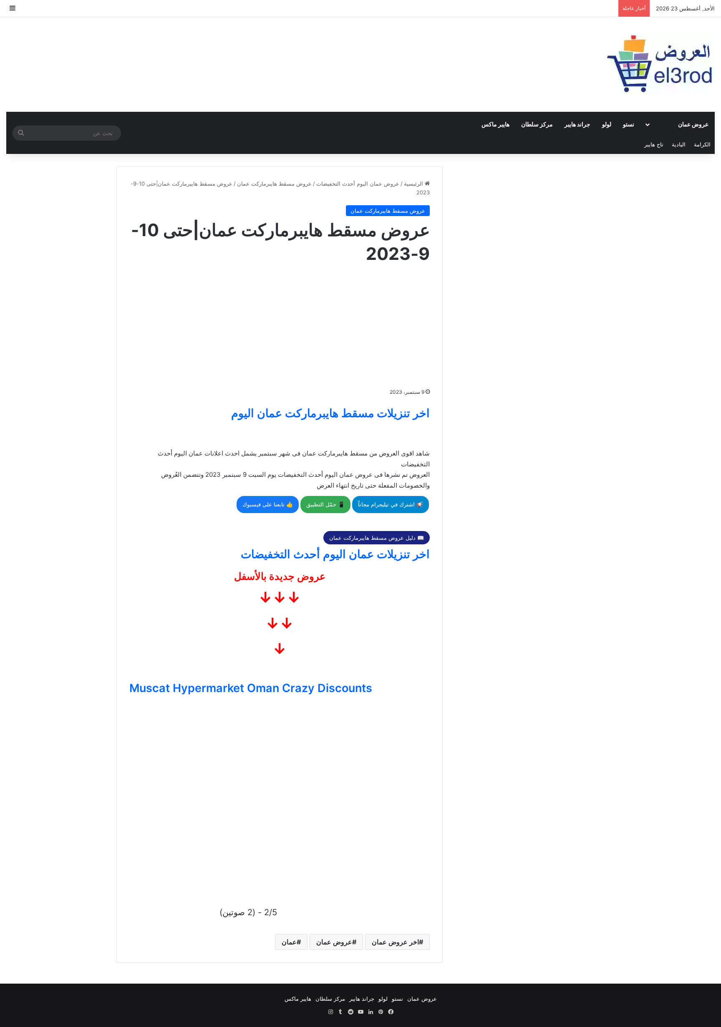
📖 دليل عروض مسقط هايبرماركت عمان (376, 537)
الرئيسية (414, 183)
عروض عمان (693, 124)
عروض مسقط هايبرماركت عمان (274, 183)
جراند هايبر (577, 124)
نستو (628, 124)
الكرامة (702, 144)
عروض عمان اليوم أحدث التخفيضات (357, 183)
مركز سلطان (537, 124)
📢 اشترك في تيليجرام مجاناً (390, 504)
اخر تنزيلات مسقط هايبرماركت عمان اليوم (330, 413)
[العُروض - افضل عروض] (658, 64)
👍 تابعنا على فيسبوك (267, 504)
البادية (679, 144)
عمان (289, 942)
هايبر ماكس (495, 124)
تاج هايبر (653, 144)
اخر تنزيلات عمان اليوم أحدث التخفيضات (335, 554)
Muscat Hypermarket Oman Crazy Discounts (250, 688)
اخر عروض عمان (395, 942)
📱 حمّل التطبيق (325, 504)
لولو (606, 124)
